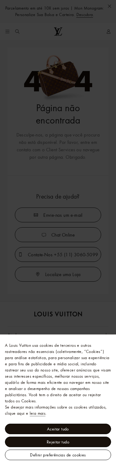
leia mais (38, 413)
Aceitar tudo (58, 429)
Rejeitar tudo (58, 442)
